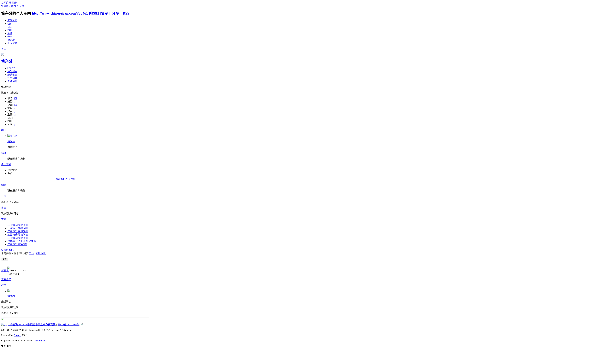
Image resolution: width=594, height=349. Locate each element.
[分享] (116, 13)
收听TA (11, 68)
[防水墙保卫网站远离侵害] (82, 324)
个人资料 (12, 43)
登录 (14, 2)
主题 (9, 33)
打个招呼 (12, 78)
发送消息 (12, 81)
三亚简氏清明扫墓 (17, 244)
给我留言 (12, 74)
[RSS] (126, 13)
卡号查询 (13, 324)
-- (14, 101)
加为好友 (12, 71)
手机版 (31, 324)
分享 (9, 36)
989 (15, 98)
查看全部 (6, 279)
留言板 (11, 40)
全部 (11, 250)
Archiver (22, 324)
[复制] (105, 13)
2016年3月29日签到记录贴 (21, 241)
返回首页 (19, 6)
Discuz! (17, 335)
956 (15, 104)
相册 (9, 30)
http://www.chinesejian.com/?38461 (60, 13)
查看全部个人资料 (65, 179)
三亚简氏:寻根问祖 (17, 225)
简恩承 (5, 270)
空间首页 (12, 20)
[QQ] (4, 324)
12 (15, 114)
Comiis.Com (40, 340)
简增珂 (11, 296)
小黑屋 (39, 324)
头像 (3, 48)
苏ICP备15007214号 (68, 324)
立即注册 (6, 2)
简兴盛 (6, 61)
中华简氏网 (7, 6)
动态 (9, 23)
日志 (9, 27)
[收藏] (94, 13)
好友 (3, 285)
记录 (3, 153)
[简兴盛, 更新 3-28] (12, 135)
